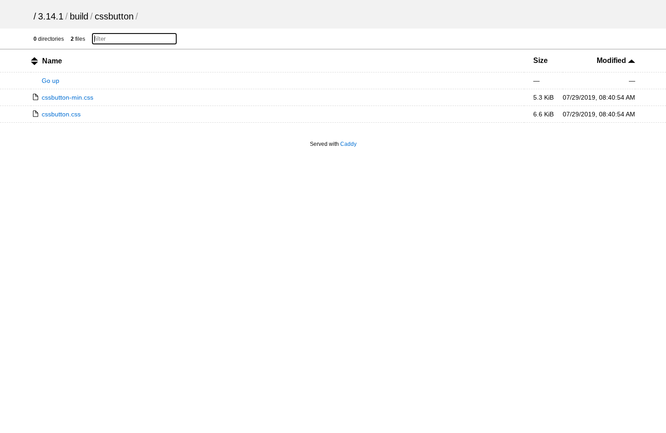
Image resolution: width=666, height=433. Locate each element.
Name (52, 61)
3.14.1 (50, 16)
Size (540, 60)
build (79, 16)
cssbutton (114, 16)
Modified (612, 60)
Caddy (348, 144)
